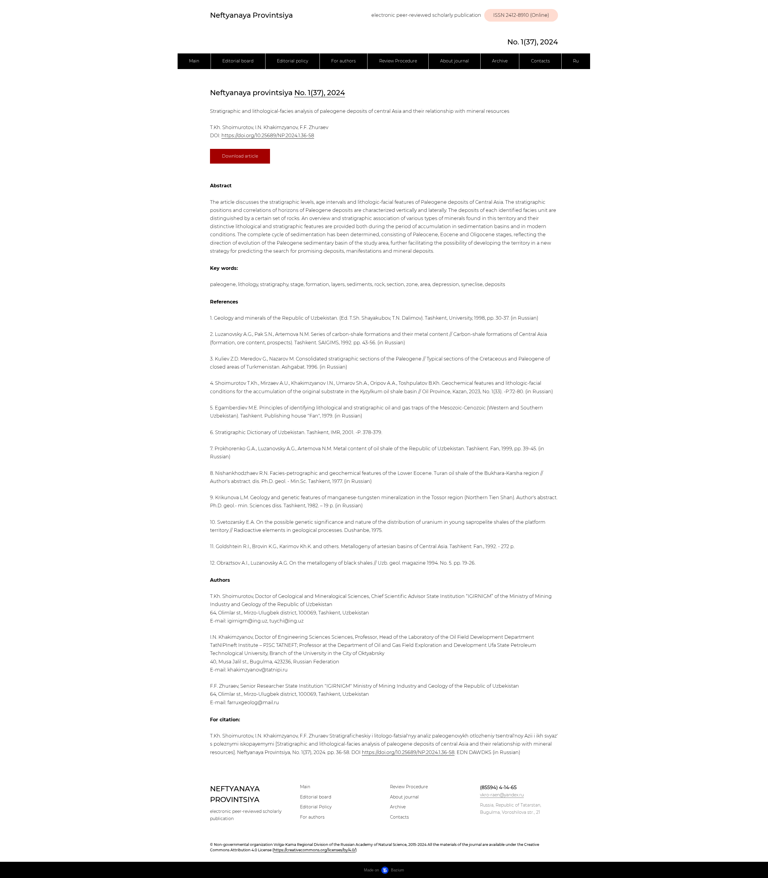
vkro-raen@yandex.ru (502, 795)
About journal (454, 61)
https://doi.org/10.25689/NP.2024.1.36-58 (267, 135)
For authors (343, 61)
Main (194, 61)
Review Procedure (398, 61)
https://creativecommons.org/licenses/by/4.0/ (315, 850)
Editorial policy (292, 61)
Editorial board (238, 61)
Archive (500, 61)
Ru (576, 61)
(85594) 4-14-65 (498, 787)
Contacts (540, 61)
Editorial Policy (316, 807)
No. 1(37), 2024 (532, 42)
